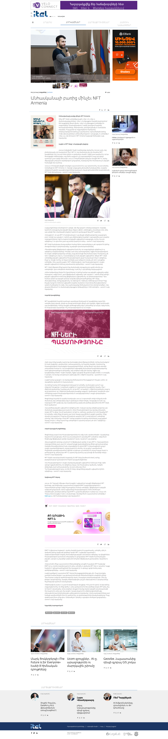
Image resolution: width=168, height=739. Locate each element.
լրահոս (47, 22)
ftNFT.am (48, 496)
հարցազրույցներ (99, 22)
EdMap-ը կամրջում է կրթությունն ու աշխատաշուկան (123, 138)
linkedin (72, 612)
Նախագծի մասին (92, 726)
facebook (49, 612)
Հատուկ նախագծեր (124, 23)
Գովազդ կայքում (111, 726)
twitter (57, 612)
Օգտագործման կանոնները (76, 726)
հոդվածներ (73, 22)
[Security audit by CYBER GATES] (128, 734)
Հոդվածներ (42, 92)
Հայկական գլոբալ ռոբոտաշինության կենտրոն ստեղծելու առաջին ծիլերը (124, 171)
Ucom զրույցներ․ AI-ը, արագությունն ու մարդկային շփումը (82, 662)
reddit (64, 612)
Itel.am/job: (61, 16)
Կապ (102, 726)
